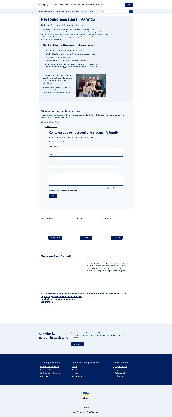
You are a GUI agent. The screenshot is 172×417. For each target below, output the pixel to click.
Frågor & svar (99, 4)
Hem (55, 4)
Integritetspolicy (86, 407)
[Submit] (131, 11)
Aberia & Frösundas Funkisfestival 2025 (106, 294)
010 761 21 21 (88, 137)
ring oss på (79, 137)
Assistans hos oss (64, 4)
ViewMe (41, 11)
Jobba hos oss (65, 11)
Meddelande (55, 171)
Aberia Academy (75, 11)
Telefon (53, 162)
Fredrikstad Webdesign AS (92, 412)
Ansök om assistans (88, 4)
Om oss (58, 11)
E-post (53, 154)
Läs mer (45, 307)
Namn (53, 146)
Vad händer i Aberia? (49, 11)
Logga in (91, 11)
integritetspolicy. (74, 190)
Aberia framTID (84, 11)
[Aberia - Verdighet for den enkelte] (45, 4)
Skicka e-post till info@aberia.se (60, 137)
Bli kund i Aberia (75, 4)
